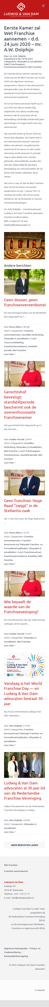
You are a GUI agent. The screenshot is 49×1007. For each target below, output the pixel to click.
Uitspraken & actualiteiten (29, 61)
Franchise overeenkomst (16, 871)
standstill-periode (28, 454)
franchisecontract (32, 552)
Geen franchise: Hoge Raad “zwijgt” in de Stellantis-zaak (23, 505)
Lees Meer (9, 354)
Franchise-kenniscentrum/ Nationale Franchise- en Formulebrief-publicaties (23, 544)
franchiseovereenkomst (15, 66)
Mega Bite (41, 990)
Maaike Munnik (16, 439)
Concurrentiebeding (13, 342)
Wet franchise (35, 66)
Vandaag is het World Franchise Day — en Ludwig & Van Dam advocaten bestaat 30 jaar (23, 693)
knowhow (32, 556)
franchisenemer (11, 454)
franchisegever (17, 64)
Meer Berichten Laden (24, 845)
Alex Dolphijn (15, 725)
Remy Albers (15, 326)
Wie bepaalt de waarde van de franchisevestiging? (21, 606)
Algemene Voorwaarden (16, 948)
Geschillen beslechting (32, 334)
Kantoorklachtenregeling (16, 956)
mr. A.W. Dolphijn (17, 56)
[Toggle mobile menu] (43, 5)
